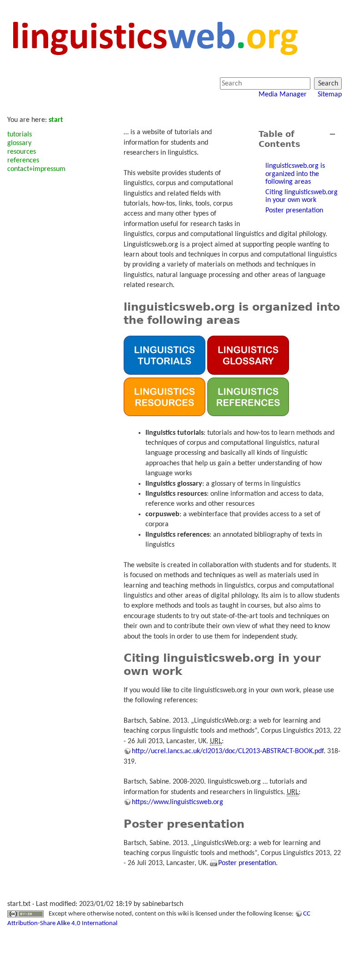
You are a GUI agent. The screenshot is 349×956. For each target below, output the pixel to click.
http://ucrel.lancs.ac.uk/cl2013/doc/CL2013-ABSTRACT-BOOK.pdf (228, 751)
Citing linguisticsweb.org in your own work (301, 196)
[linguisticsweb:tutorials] (164, 355)
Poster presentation (294, 210)
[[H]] (154, 37)
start (56, 120)
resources (21, 152)
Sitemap (330, 94)
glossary (19, 143)
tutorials (19, 134)
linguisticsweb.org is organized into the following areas (295, 174)
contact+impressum (36, 169)
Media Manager (283, 94)
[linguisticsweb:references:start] (248, 396)
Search (328, 83)
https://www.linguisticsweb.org (177, 802)
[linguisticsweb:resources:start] (164, 396)
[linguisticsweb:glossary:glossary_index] (248, 355)
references (23, 160)
